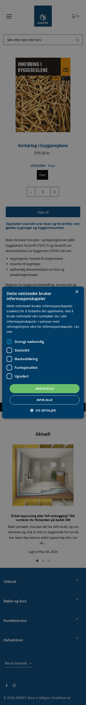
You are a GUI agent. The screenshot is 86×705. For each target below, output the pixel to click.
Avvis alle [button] (45, 400)
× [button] (76, 291)
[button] (43, 410)
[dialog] (43, 353)
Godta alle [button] (45, 389)
